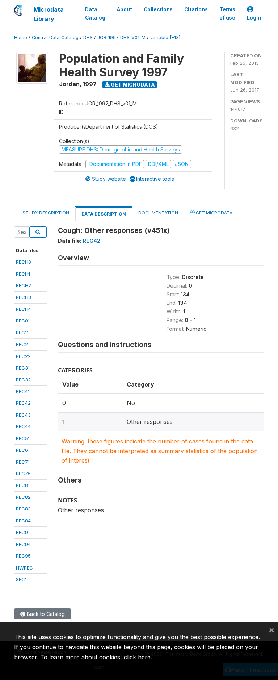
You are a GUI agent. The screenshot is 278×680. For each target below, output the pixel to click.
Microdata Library (49, 14)
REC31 (23, 368)
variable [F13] (165, 37)
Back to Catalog (45, 614)
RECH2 (23, 285)
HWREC (24, 568)
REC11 (22, 332)
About (124, 9)
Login (254, 18)
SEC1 (21, 579)
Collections (158, 9)
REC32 (23, 380)
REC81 (23, 485)
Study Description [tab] (45, 213)
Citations (196, 9)
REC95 (23, 556)
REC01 (23, 321)
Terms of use (227, 13)
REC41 (23, 391)
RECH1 (23, 274)
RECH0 (23, 262)
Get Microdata (132, 85)
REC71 (23, 462)
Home (20, 37)
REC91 (23, 532)
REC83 (23, 509)
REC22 (23, 356)
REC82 (23, 497)
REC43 (23, 415)
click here (137, 657)
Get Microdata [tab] (213, 213)
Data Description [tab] (103, 214)
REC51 (23, 438)
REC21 (23, 344)
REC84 (23, 520)
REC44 (23, 426)
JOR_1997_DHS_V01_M (121, 37)
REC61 (23, 450)
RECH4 (23, 309)
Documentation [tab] (158, 213)
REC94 (23, 544)
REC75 (23, 473)
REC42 (23, 403)
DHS (88, 37)
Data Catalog (95, 13)
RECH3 (23, 297)
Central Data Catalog (55, 37)
